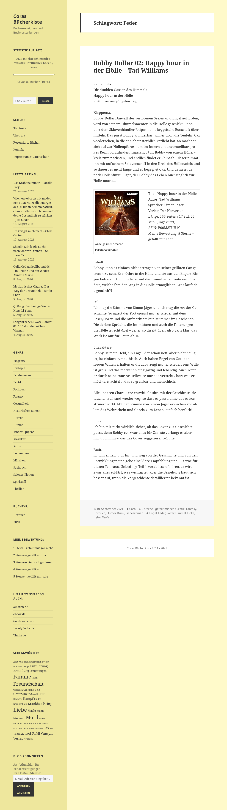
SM (51, 728)
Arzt (15, 661)
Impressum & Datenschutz (31, 157)
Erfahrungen (22, 375)
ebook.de (19, 614)
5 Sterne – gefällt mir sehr (31, 576)
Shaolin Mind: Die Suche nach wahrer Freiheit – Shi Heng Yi (31, 251)
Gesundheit (21, 404)
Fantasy (18, 396)
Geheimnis (28, 689)
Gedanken (18, 690)
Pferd (31, 723)
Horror (18, 418)
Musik (42, 718)
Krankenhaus (20, 703)
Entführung (39, 666)
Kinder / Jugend (24, 432)
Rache (28, 728)
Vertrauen (28, 738)
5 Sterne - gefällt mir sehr (158, 509)
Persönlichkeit (20, 723)
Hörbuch (19, 515)
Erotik (17, 382)
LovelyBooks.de (23, 628)
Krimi (17, 446)
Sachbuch (19, 467)
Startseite (19, 128)
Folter (170, 513)
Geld (37, 689)
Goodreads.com (23, 621)
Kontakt (18, 150)
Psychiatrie (19, 728)
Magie (40, 710)
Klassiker (19, 439)
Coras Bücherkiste (27, 19)
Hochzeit (17, 698)
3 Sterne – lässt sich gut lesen (32, 562)
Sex (46, 728)
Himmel (180, 513)
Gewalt (34, 694)
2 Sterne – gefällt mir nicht (31, 555)
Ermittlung (21, 671)
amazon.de (20, 607)
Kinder (37, 699)
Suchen (45, 100)
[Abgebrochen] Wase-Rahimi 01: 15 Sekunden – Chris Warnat (32, 326)
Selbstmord (37, 728)
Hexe (42, 694)
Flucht (35, 677)
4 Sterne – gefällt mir (27, 569)
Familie (22, 676)
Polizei (45, 723)
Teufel (106, 517)
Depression (35, 661)
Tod (28, 733)
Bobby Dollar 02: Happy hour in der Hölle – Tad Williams (141, 66)
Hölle (190, 513)
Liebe (20, 709)
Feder (161, 513)
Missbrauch (19, 718)
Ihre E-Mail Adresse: (27, 773)
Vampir (47, 733)
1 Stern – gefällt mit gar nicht (33, 548)
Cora (132, 509)
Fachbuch (19, 389)
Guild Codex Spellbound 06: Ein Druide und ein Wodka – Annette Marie (32, 271)
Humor (18, 425)
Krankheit (35, 704)
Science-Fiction (23, 475)
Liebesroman (22, 453)
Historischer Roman (26, 411)
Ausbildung (24, 661)
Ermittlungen (38, 670)
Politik (38, 723)
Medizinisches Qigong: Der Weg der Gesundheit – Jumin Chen (32, 290)
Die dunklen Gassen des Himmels (120, 89)
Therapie (18, 733)
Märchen (19, 460)
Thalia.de (19, 635)
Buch (16, 522)
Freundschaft (28, 684)
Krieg (47, 703)
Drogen (45, 661)
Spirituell (19, 482)
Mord (32, 717)
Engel (26, 666)
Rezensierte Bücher (26, 142)
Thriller (18, 489)
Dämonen (18, 666)
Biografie (19, 361)
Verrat (18, 738)
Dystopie (19, 368)
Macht (32, 710)
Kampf (28, 698)
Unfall (36, 733)
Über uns (19, 135)
